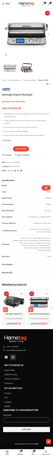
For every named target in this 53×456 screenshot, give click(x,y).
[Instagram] (13, 357)
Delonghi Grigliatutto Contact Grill (13, 315)
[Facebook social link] (9, 170)
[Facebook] (6, 357)
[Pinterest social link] (15, 170)
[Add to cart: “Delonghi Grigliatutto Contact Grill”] (5, 309)
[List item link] (26, 346)
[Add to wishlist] (21, 294)
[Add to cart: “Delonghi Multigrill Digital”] (30, 309)
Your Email (7, 415)
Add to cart (20, 149)
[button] (46, 187)
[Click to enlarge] (6, 54)
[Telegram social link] (21, 170)
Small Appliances (15, 80)
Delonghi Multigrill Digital (39, 314)
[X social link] (11, 170)
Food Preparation (29, 80)
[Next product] (50, 84)
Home (4, 80)
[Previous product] (45, 84)
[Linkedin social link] (18, 170)
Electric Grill (43, 80)
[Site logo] (26, 3)
